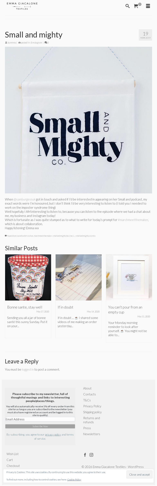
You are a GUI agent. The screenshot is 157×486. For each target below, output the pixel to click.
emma (13, 42)
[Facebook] (85, 454)
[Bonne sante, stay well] (28, 277)
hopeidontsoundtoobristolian (20, 235)
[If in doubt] (79, 277)
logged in (28, 369)
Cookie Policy (74, 479)
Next (148, 298)
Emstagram (36, 42)
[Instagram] (91, 454)
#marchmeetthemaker (133, 220)
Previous (8, 298)
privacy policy (53, 434)
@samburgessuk (24, 199)
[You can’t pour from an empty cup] (129, 277)
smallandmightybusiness (63, 235)
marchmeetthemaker (43, 235)
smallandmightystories (85, 235)
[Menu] (148, 6)
